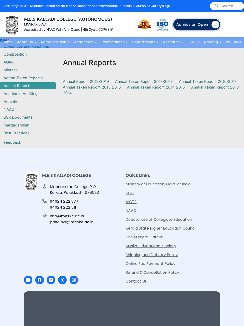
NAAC (9, 109)
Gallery (156, 6)
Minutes (11, 70)
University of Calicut (144, 237)
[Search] (216, 6)
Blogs (166, 6)
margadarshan (16, 125)
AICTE (131, 202)
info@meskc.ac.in (67, 216)
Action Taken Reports (23, 77)
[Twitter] (62, 280)
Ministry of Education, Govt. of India (158, 184)
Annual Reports (17, 85)
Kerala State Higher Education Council (161, 228)
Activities (12, 101)
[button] (17, 6)
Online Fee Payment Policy (150, 263)
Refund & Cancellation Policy (152, 272)
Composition (15, 54)
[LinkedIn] (51, 280)
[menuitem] (7, 42)
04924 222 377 (64, 201)
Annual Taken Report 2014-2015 (156, 87)
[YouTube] (28, 280)
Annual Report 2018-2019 (86, 81)
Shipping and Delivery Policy (152, 255)
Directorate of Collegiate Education (159, 219)
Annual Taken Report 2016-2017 (208, 81)
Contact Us (136, 281)
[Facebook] (39, 280)
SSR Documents (18, 117)
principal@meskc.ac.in (72, 222)
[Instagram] (74, 280)
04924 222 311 (63, 207)
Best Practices (16, 133)
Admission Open (192, 24)
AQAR (9, 62)
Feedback (12, 142)
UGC (130, 193)
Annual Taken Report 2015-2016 (92, 87)
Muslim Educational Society (151, 246)
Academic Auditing (21, 93)
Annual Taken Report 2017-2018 (144, 81)
